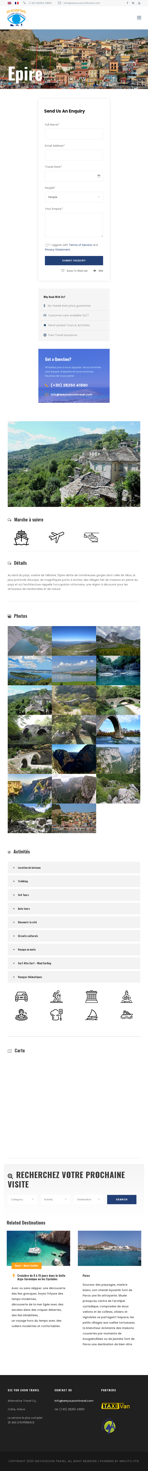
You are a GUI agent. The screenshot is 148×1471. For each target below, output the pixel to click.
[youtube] (139, 3)
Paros (86, 1275)
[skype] (133, 3)
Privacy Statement (57, 250)
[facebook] (127, 3)
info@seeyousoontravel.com (74, 1401)
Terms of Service (80, 245)
